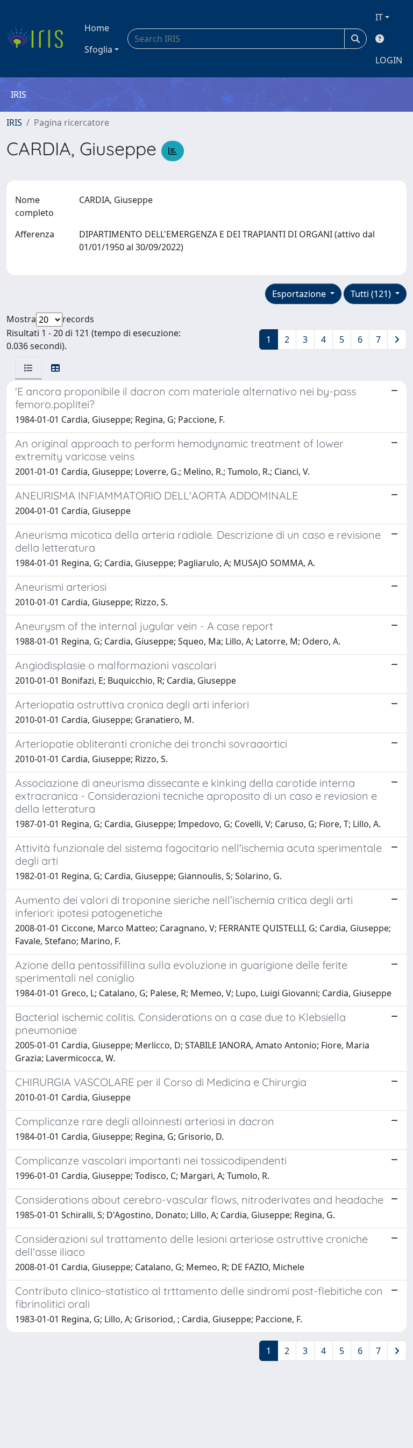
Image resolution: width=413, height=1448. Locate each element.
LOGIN (388, 60)
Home (96, 28)
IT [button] (379, 17)
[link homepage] (39, 38)
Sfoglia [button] (98, 49)
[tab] (28, 368)
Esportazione (300, 294)
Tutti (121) (372, 294)
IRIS (14, 122)
